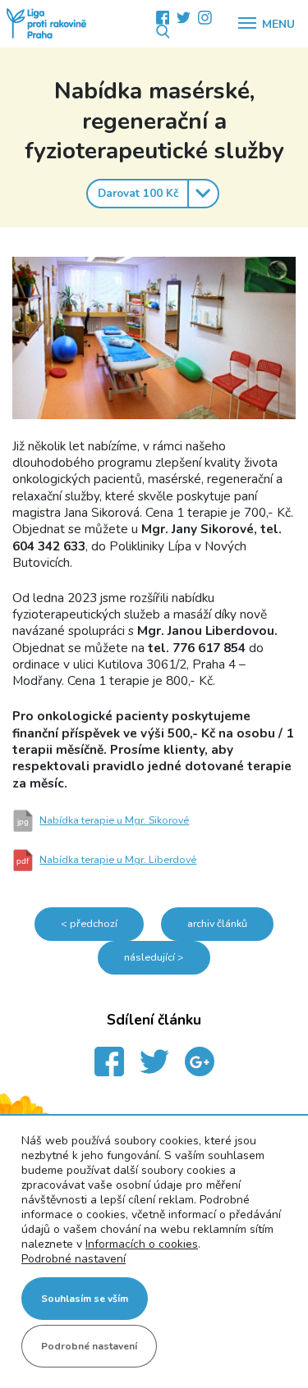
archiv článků (217, 923)
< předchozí (89, 923)
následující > (154, 957)
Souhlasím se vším (84, 1298)
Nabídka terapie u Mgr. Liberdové (106, 859)
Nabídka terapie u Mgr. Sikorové (103, 820)
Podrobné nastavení (73, 1259)
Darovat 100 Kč (138, 193)
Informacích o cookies (141, 1244)
